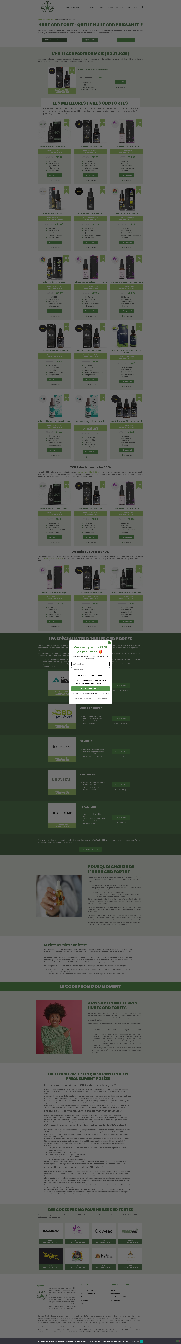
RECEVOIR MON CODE (90, 689)
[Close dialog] (109, 642)
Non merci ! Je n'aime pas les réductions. (90, 699)
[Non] (178, 1341)
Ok (141, 1341)
